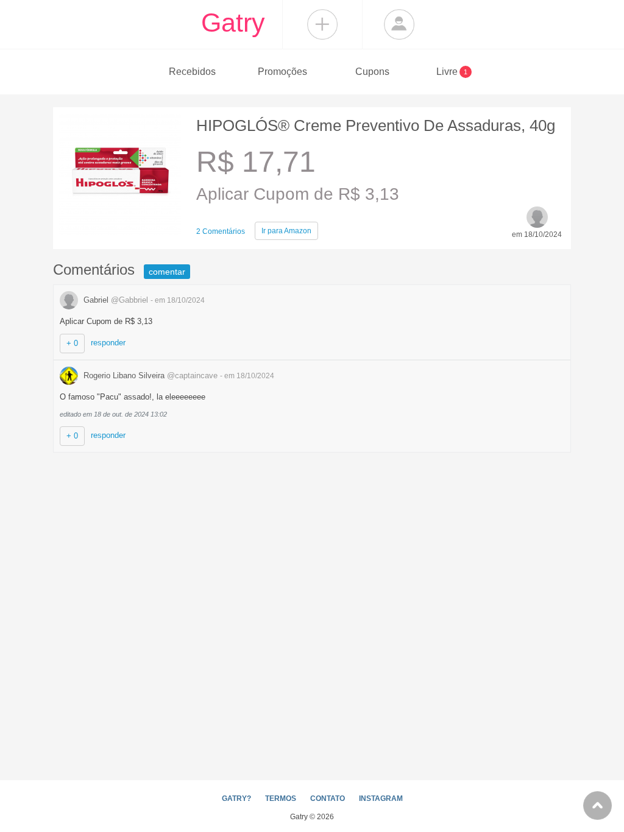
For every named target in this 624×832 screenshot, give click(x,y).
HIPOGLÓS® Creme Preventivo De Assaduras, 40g (375, 125)
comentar (167, 272)
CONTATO (327, 798)
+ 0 (72, 343)
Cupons (372, 71)
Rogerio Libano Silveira (149, 375)
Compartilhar (322, 24)
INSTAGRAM (381, 798)
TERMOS (280, 798)
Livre (451, 71)
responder (108, 342)
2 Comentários (220, 231)
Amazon (286, 231)
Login (399, 24)
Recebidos (192, 71)
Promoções (282, 71)
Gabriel (114, 300)
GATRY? (236, 798)
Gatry (233, 22)
